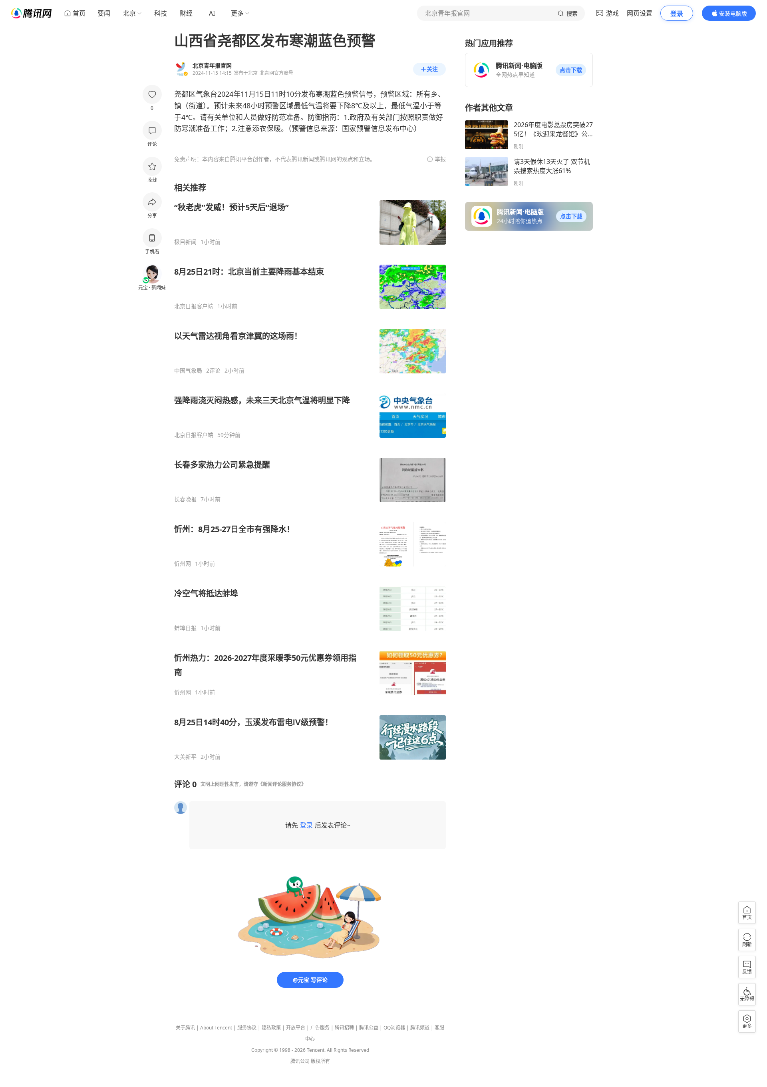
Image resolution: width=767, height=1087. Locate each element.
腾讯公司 (300, 1061)
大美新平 (185, 757)
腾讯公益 (368, 1027)
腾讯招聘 (344, 1027)
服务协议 (246, 1027)
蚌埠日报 (185, 628)
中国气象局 (188, 370)
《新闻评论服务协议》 (282, 784)
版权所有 (320, 1061)
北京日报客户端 (193, 306)
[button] (571, 70)
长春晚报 (185, 499)
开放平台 (295, 1027)
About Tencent (216, 1027)
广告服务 (320, 1027)
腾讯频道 (419, 1027)
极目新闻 (185, 242)
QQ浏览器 (394, 1027)
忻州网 (182, 563)
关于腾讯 (185, 1027)
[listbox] (310, 471)
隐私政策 (271, 1027)
